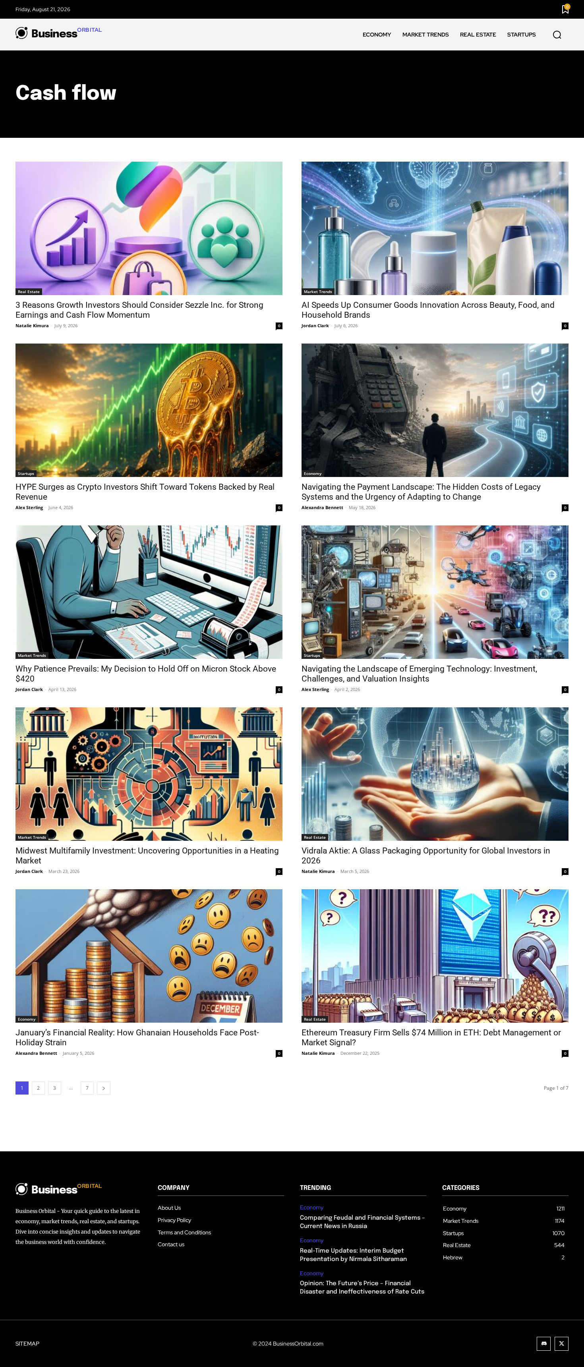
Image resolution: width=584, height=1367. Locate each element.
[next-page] (103, 1088)
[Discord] (544, 1344)
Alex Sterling (29, 507)
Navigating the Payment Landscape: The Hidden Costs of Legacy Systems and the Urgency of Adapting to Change (421, 492)
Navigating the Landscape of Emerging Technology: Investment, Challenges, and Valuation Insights (419, 674)
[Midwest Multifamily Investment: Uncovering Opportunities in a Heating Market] (148, 774)
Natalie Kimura (32, 325)
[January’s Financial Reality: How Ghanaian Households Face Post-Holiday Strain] (148, 956)
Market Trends (318, 291)
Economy (312, 473)
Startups (26, 473)
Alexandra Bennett (322, 507)
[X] (562, 1344)
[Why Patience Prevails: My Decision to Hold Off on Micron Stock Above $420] (148, 592)
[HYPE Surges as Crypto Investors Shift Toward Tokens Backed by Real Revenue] (148, 410)
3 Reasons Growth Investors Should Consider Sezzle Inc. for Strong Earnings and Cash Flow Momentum (139, 310)
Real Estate (29, 291)
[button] (557, 34)
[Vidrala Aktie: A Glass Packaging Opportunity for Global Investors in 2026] (435, 774)
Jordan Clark (315, 325)
